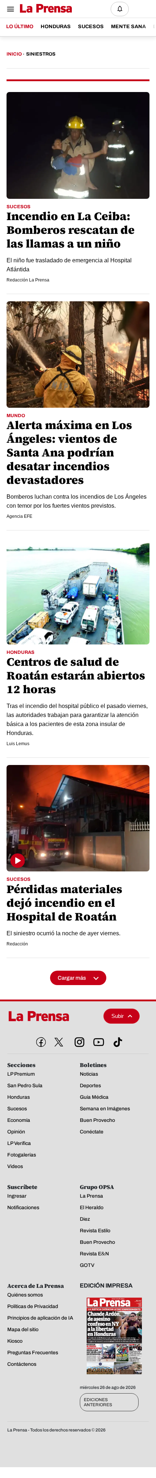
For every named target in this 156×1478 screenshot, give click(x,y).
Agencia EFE (19, 516)
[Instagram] (78, 1040)
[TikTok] (116, 1040)
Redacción (17, 943)
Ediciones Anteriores (98, 1402)
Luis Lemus (18, 743)
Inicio (14, 54)
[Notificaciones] (120, 9)
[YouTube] (97, 1040)
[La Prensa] (52, 1016)
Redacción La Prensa (28, 280)
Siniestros (41, 54)
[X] (58, 1042)
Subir (117, 1016)
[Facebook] (39, 1040)
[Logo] (44, 9)
